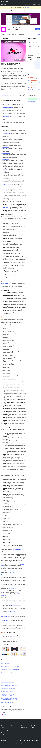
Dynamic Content (5, 190)
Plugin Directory (3, 4)
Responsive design (6, 133)
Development (21, 34)
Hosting (2, 725)
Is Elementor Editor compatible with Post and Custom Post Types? (7, 695)
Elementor (10, 30)
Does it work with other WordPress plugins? (9, 675)
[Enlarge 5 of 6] (25, 647)
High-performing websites (6, 283)
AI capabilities (5, 120)
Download (37, 29)
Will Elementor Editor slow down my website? (9, 685)
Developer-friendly (6, 153)
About (2, 722)
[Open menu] (39, 1)
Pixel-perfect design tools (7, 107)
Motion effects (5, 207)
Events (32, 723)
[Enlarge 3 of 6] (16, 647)
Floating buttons (5, 159)
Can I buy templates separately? (7, 691)
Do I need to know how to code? (7, 679)
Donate (33, 725)
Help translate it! (27, 7)
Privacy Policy (15, 605)
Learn (22, 722)
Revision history (5, 147)
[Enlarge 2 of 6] (7, 653)
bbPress (3, 734)
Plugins (12, 725)
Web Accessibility (4, 624)
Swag (32, 727)
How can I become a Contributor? (7, 702)
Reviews (8, 34)
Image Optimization (5, 616)
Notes (3, 195)
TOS (10, 605)
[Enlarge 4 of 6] (16, 653)
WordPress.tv (24, 727)
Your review (30, 89)
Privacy (2, 727)
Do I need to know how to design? (7, 682)
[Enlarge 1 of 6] (7, 647)
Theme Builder (5, 169)
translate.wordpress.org (5, 593)
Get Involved (33, 722)
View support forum (32, 101)
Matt (2, 732)
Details (3, 34)
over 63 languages (12, 588)
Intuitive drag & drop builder (8, 102)
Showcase (13, 722)
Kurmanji (4, 740)
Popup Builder (5, 174)
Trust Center (11, 572)
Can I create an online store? (6, 672)
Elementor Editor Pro (10, 320)
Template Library (5, 111)
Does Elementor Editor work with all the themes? (10, 666)
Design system (5, 129)
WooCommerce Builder (7, 184)
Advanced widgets (6, 116)
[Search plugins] (12, 11)
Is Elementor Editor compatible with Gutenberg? (10, 669)
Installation (14, 34)
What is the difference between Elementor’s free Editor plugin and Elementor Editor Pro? (9, 699)
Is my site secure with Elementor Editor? (8, 688)
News (2, 723)
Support (38, 34)
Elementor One (13, 91)
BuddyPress (3, 736)
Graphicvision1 (12, 636)
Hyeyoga (21, 638)
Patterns (12, 727)
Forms (3, 180)
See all (39, 89)
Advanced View (31, 70)
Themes (12, 723)
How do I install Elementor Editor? (7, 663)
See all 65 (38, 59)
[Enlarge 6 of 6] (25, 653)
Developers (23, 725)
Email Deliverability (4, 620)
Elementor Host (4, 95)
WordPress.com (4, 730)
